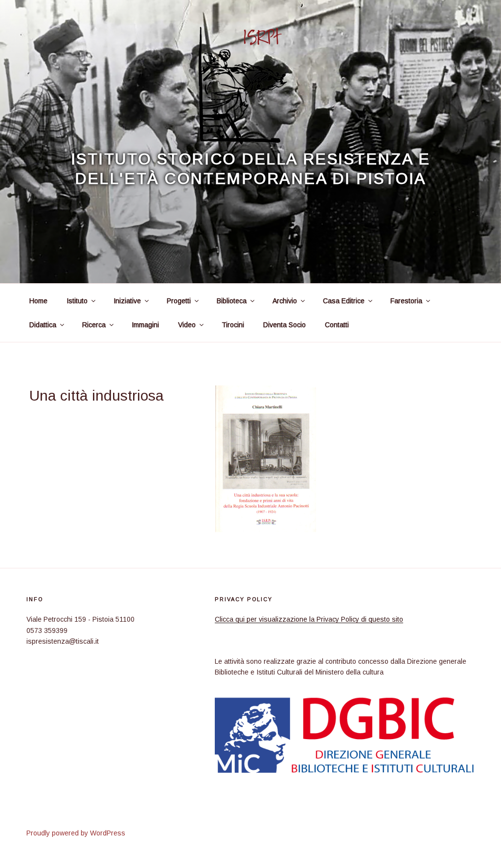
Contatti (337, 325)
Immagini (145, 325)
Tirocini (233, 325)
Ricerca (94, 325)
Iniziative (127, 301)
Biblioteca (232, 301)
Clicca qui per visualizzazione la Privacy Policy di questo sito (309, 619)
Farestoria (406, 301)
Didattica (42, 325)
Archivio (285, 301)
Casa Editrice (343, 301)
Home (38, 301)
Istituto (77, 301)
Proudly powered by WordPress (75, 833)
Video (187, 325)
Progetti (179, 301)
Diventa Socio (284, 325)
